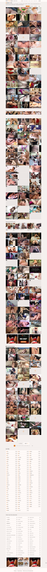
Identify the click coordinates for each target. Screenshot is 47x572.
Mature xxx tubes (9, 531)
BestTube (9, 1)
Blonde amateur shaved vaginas (11, 535)
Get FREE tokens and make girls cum (30, 229)
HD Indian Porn (20, 539)
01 (14, 445)
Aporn (30, 529)
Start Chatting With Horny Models (9, 229)
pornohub (19, 548)
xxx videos (8, 550)
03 (17, 445)
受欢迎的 (28, 6)
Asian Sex (8, 521)
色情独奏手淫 (8, 523)
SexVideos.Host (20, 546)
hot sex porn (8, 544)
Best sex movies (20, 521)
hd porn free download (10, 552)
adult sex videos (20, 531)
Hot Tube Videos (9, 527)
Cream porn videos (32, 548)
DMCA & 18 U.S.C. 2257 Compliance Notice (28, 570)
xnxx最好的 (8, 519)
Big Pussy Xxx (20, 554)
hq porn (19, 519)
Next (26, 443)
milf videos (8, 517)
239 (32, 445)
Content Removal (20, 570)
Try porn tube (31, 525)
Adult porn (31, 544)
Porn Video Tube (32, 521)
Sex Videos (19, 529)
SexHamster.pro (32, 552)
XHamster (19, 525)
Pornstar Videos (9, 546)
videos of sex (31, 535)
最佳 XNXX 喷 (8, 548)
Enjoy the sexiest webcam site (16, 229)
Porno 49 (31, 519)
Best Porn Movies (20, 550)
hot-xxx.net (8, 525)
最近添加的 (31, 6)
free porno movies (20, 527)
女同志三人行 (8, 539)
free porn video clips (32, 523)
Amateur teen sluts (9, 529)
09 (27, 445)
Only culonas (20, 533)
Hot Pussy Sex (20, 517)
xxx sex (31, 531)
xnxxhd (19, 544)
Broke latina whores (32, 537)
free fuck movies (9, 537)
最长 (39, 6)
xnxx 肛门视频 (31, 527)
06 (22, 445)
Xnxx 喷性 (19, 523)
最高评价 (36, 6)
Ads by (39, 222)
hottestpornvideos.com (33, 550)
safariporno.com (20, 535)
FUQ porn (31, 539)
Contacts (15, 570)
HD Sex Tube (31, 533)
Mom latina (19, 537)
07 (24, 445)
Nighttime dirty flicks (32, 546)
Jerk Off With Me (22, 229)
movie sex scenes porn (21, 552)
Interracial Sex (9, 533)
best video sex (9, 554)
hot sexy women (32, 554)
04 (19, 445)
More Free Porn (32, 517)
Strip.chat (7, 230)
